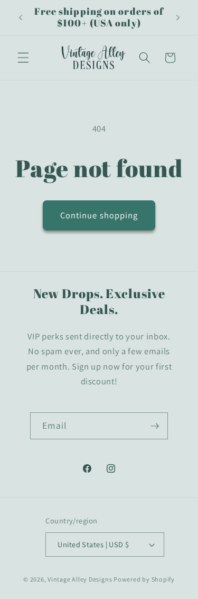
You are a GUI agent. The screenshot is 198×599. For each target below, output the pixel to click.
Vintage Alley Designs (80, 579)
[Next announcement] (178, 17)
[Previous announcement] (20, 17)
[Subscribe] (154, 426)
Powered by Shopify (144, 579)
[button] (23, 57)
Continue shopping (99, 215)
